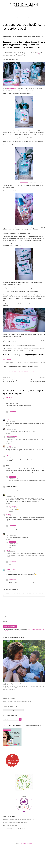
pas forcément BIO (12, 88)
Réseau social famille (8, 819)
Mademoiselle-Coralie (11, 436)
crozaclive (8, 514)
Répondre (8, 408)
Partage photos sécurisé (21, 822)
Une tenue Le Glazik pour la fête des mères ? (12, 379)
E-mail (4, 616)
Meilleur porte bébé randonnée (10, 825)
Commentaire (6, 595)
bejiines (8, 550)
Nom (4, 612)
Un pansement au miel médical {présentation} (37, 379)
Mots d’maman (7, 359)
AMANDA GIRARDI (10, 569)
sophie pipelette (10, 446)
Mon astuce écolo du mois (21, 14)
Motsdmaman (17, 31)
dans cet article (24, 182)
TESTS (15, 371)
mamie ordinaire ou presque (13, 420)
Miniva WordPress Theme (26, 843)
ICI (38, 54)
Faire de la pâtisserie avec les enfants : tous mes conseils (24, 17)
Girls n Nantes (9, 397)
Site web (5, 621)
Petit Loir (22, 828)
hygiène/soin (10, 371)
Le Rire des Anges (10, 455)
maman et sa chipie (10, 428)
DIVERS (31, 14)
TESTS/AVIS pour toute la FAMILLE (25, 371)
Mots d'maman (24, 4)
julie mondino (9, 534)
